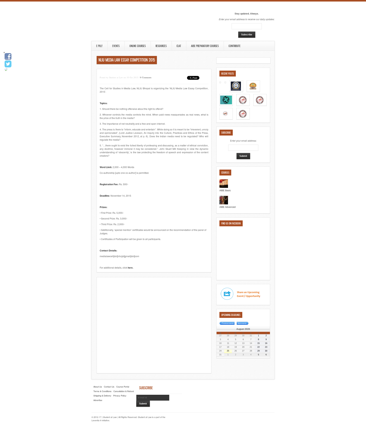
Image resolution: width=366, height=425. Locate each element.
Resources (161, 46)
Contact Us (109, 386)
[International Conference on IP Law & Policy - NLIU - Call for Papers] (243, 118)
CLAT (179, 46)
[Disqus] (154, 324)
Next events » (242, 323)
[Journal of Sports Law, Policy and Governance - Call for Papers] (253, 90)
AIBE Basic (225, 190)
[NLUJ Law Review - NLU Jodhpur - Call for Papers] (226, 118)
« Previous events (227, 323)
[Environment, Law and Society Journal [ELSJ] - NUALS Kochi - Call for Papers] (225, 82)
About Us (97, 386)
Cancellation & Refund (123, 391)
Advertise (97, 400)
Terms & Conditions (102, 391)
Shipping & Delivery (102, 395)
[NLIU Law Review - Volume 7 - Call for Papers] (243, 104)
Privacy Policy (119, 395)
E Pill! (99, 46)
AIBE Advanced (227, 206)
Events (116, 46)
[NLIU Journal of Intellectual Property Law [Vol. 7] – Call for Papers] (260, 104)
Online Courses (137, 46)
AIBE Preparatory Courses (205, 46)
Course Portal (122, 386)
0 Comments (145, 77)
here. (130, 267)
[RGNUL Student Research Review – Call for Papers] (236, 90)
